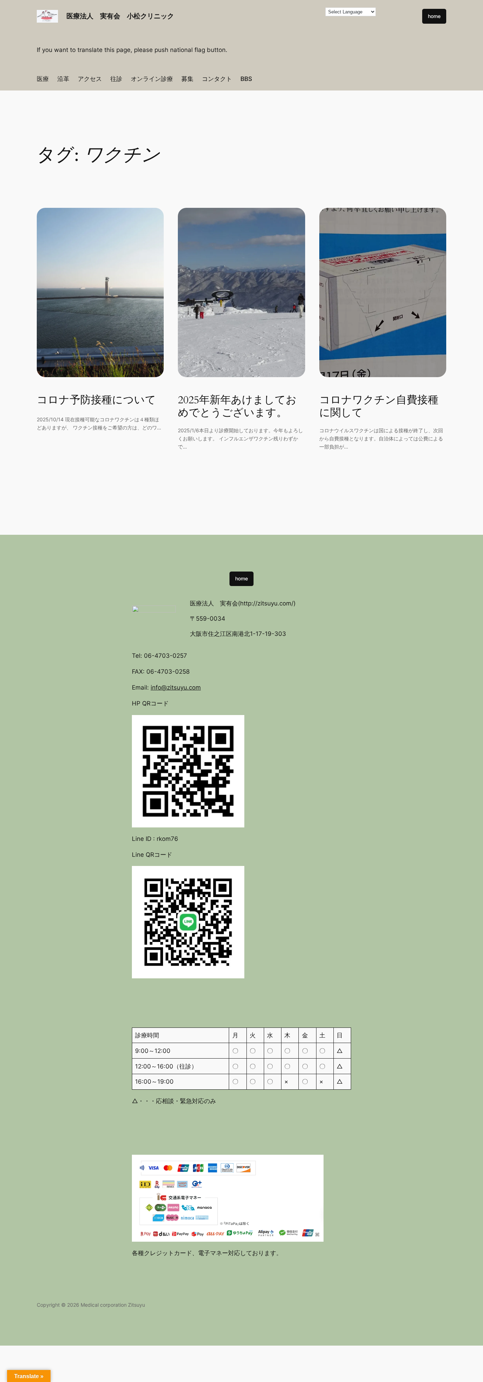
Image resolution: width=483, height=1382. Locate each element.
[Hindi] (273, 11)
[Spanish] (259, 20)
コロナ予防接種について (96, 400)
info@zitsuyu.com (176, 687)
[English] (245, 11)
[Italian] (223, 20)
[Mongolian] (245, 20)
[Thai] (266, 20)
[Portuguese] (252, 20)
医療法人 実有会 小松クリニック (120, 16)
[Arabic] (223, 11)
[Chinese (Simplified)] (230, 11)
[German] (266, 11)
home (434, 16)
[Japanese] (230, 20)
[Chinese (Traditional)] (237, 11)
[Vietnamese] (273, 20)
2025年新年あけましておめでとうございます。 (237, 406)
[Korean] (237, 20)
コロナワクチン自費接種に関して (378, 406)
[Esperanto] (252, 11)
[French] (259, 11)
